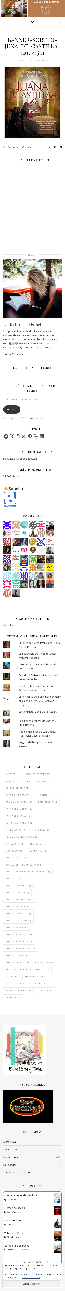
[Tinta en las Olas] (24, 533)
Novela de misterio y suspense (28, 871)
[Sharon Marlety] (7, 533)
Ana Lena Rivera (38, 774)
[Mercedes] (41, 525)
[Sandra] (41, 542)
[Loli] (7, 542)
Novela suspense (19, 955)
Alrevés (13, 774)
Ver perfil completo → (16, 354)
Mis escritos (10, 1149)
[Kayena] (41, 533)
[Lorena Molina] (41, 584)
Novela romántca (19, 941)
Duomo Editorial (19, 802)
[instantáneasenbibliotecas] (50, 584)
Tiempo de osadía (14, 1207)
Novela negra (17, 927)
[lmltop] (24, 550)
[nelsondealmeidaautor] (16, 576)
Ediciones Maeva (18, 816)
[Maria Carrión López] (41, 576)
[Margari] (41, 550)
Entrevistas (9, 1141)
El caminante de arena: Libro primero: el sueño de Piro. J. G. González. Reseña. (40, 701)
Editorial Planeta (20, 823)
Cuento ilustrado (20, 795)
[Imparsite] (7, 550)
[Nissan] (16, 525)
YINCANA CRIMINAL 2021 (18, 1172)
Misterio (38, 844)
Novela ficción (17, 892)
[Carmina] (7, 525)
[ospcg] (33, 559)
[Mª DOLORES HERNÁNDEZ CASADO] (16, 593)
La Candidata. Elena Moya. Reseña (38, 711)
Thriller (13, 997)
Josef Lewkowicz (13, 1199)
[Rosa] (24, 567)
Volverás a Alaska (14, 1233)
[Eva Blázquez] (24, 584)
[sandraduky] (33, 584)
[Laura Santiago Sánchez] (33, 550)
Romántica (41, 983)
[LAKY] (33, 525)
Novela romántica (20, 948)
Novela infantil (18, 906)
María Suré (15, 844)
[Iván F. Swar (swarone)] (50, 567)
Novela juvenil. (18, 913)
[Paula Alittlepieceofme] (7, 576)
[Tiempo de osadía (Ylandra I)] (57, 1210)
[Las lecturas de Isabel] (50, 525)
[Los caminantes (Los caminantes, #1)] (57, 1223)
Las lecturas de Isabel (20, 147)
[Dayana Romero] (24, 542)
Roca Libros (16, 983)
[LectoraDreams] (16, 558)
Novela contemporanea (24, 865)
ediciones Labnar (19, 809)
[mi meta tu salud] (16, 533)
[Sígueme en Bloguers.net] (32, 499)
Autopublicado (39, 781)
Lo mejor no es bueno (17, 1245)
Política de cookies (31, 1277)
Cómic (46, 795)
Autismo (13, 781)
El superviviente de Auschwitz (21, 1195)
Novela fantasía (18, 885)
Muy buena (15, 851)
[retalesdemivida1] (24, 525)
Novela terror (17, 962)
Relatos (41, 969)
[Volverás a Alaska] (57, 1236)
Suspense (46, 990)
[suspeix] (50, 576)
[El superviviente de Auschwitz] (57, 1198)
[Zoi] (50, 559)
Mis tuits (8, 625)
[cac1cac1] (33, 576)
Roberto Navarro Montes (16, 1212)
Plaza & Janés (46, 962)
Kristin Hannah (13, 1237)
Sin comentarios (39, 60)
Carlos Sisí (10, 1224)
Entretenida (16, 830)
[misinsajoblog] (50, 542)
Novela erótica (18, 878)
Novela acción (17, 857)
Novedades (10, 1164)
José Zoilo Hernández (22, 837)
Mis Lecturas (10, 1157)
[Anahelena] (50, 533)
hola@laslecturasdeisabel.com (20, 458)
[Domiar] (7, 593)
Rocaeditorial (36, 976)
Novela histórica (20, 899)
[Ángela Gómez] (24, 559)
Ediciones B (47, 802)
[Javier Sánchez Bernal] (16, 542)
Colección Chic (18, 788)
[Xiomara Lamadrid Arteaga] (16, 550)
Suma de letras (18, 990)
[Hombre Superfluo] (50, 550)
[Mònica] (16, 584)
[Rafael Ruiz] (24, 576)
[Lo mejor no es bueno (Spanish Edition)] (57, 1248)
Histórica (40, 830)
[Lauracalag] (16, 567)
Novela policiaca (19, 934)
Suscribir (12, 409)
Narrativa (38, 851)
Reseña (12, 976)
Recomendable (17, 969)
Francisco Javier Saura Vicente (18, 1250)
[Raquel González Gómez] (7, 559)
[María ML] (33, 542)
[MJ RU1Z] (7, 567)
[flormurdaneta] (7, 584)
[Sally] (33, 567)
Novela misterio (18, 920)
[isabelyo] (33, 533)
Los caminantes (13, 1220)
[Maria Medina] (41, 567)
